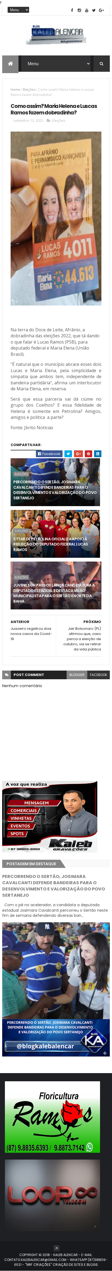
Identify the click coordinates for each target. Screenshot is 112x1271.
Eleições (29, 89)
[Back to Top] (57, 1248)
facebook (98, 674)
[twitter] (94, 10)
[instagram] (79, 10)
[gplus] (101, 10)
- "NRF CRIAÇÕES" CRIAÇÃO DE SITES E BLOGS (59, 1264)
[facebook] (72, 10)
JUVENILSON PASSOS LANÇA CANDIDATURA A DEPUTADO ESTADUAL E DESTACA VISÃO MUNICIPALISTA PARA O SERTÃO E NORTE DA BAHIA (54, 593)
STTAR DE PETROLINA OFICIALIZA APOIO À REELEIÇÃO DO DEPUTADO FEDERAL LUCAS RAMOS (50, 544)
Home (15, 89)
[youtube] (87, 10)
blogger (77, 674)
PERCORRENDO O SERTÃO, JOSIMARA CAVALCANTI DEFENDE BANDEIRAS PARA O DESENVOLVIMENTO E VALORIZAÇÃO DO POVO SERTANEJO (55, 490)
